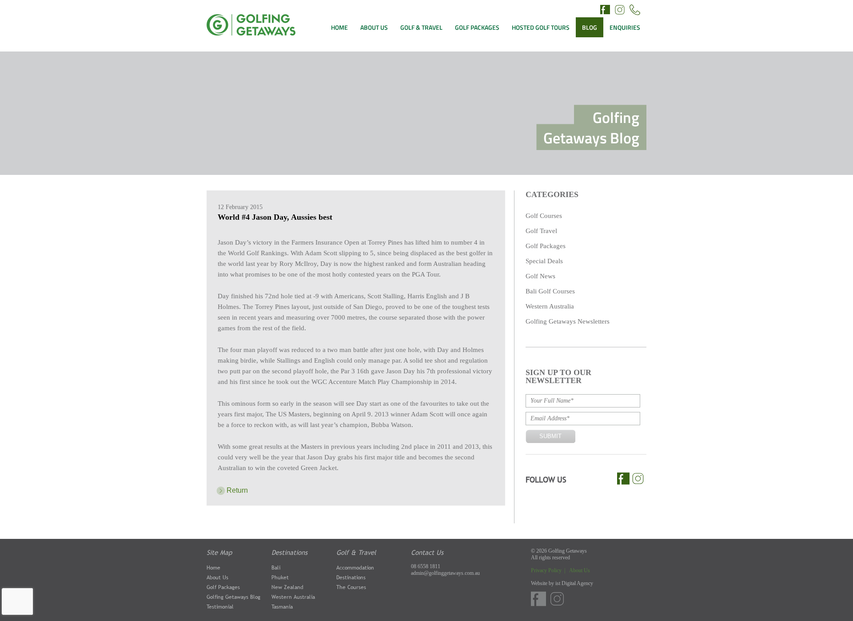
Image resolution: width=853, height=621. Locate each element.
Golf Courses (544, 215)
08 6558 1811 (425, 566)
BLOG (589, 27)
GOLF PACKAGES (477, 27)
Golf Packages (546, 245)
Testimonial (220, 607)
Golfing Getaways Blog (233, 597)
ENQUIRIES (625, 27)
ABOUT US (374, 27)
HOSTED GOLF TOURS (541, 27)
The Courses (351, 587)
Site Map (219, 552)
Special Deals (544, 261)
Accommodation (355, 568)
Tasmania (282, 607)
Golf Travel (541, 230)
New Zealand (287, 587)
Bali (275, 568)
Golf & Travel (356, 552)
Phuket (280, 577)
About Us (217, 577)
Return (237, 490)
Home (213, 568)
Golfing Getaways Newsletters (568, 321)
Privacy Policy (547, 570)
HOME (339, 27)
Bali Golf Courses (550, 291)
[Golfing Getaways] (251, 33)
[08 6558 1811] (635, 10)
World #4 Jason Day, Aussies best (275, 217)
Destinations (289, 552)
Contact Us (427, 552)
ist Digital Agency (574, 583)
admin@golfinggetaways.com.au (445, 573)
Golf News (540, 276)
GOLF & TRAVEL (421, 27)
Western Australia (550, 306)
